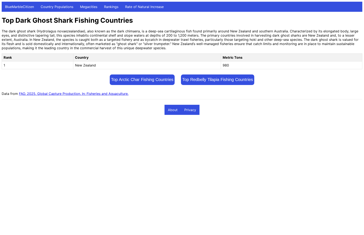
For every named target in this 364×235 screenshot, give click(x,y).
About (173, 110)
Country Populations (57, 7)
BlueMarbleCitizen (19, 7)
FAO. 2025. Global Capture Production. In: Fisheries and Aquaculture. (73, 94)
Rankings (111, 7)
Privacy (190, 110)
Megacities (88, 7)
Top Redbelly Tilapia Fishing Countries (217, 79)
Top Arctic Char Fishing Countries (142, 79)
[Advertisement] (128, 149)
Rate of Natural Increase (144, 7)
